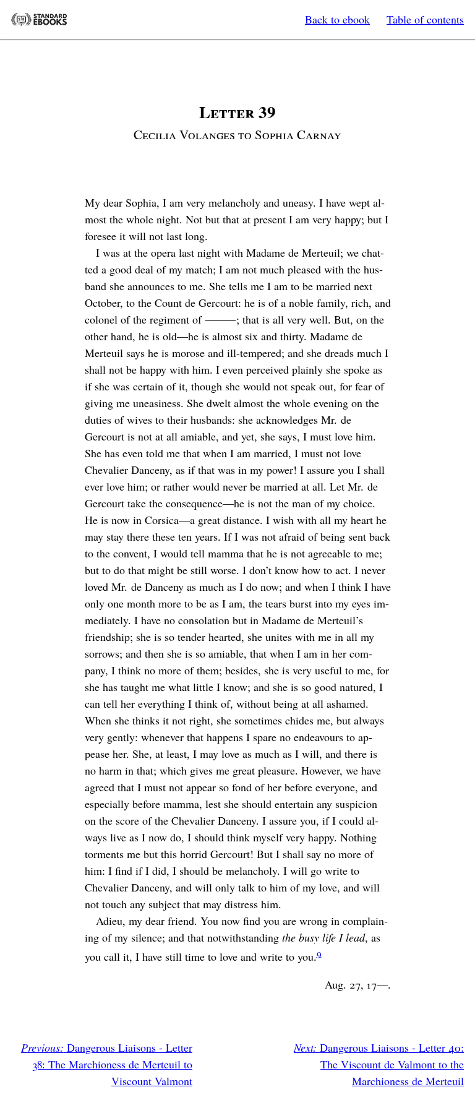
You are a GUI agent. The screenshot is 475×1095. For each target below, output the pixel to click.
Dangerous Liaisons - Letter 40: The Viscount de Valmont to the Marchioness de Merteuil (379, 1064)
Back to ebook (337, 19)
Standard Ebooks (39, 19)
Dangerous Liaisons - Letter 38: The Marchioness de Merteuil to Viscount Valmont (106, 1064)
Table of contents (425, 19)
